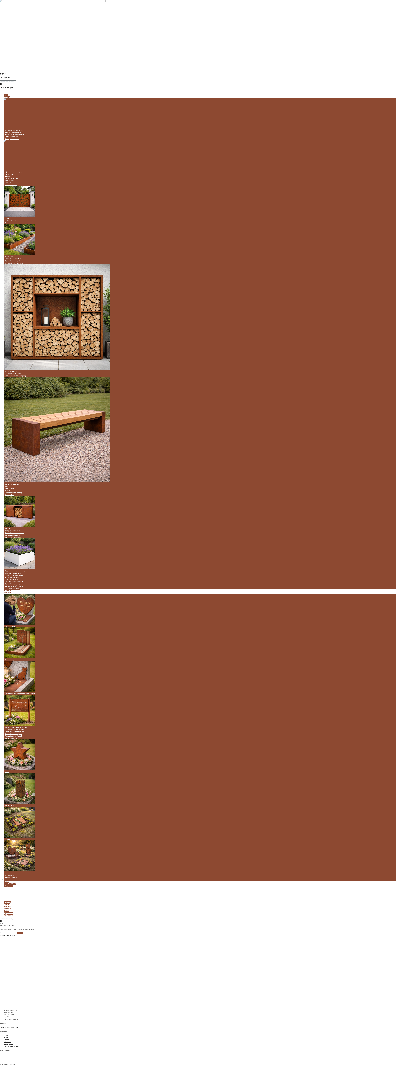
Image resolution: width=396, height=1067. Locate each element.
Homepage (7, 902)
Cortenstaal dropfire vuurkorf (14, 586)
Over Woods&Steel (10, 884)
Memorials (7, 592)
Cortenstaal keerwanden (13, 261)
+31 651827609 (5, 78)
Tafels (7, 486)
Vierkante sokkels (11, 877)
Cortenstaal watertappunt (13, 734)
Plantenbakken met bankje (14, 493)
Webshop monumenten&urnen (15, 873)
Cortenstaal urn (10, 875)
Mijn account (8, 886)
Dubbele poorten (10, 221)
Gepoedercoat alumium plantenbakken (18, 571)
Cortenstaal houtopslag (13, 373)
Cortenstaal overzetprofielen (14, 263)
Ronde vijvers (9, 174)
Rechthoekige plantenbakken (14, 134)
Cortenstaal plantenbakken (14, 130)
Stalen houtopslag (11, 371)
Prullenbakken (9, 495)
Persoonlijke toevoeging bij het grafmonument (20, 694)
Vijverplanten (9, 180)
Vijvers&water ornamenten (14, 172)
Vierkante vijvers (10, 176)
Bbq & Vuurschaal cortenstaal (15, 582)
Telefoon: (3, 74)
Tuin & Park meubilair (12, 484)
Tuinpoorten (9, 223)
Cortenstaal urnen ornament (14, 732)
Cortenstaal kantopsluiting (13, 259)
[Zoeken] (1, 84)
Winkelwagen (8, 915)
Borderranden (9, 257)
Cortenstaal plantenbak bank (14, 729)
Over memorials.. (10, 626)
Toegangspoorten (11, 738)
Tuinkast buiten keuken (12, 535)
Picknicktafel (9, 488)
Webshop (7, 97)
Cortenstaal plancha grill (13, 584)
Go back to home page (7, 935)
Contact (6, 882)
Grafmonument (10, 660)
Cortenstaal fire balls (12, 588)
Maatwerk (7, 590)
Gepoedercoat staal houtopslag (15, 376)
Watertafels (9, 183)
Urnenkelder (9, 839)
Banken (7, 490)
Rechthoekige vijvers (12, 178)
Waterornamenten (11, 185)
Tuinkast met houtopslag (13, 537)
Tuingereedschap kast (12, 531)
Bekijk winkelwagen (6, 88)
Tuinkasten (8, 528)
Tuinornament (9, 805)
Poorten (7, 219)
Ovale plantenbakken (12, 139)
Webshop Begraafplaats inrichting (16, 727)
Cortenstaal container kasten (14, 533)
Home (6, 95)
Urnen (7, 772)
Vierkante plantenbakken (13, 132)
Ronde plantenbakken (12, 137)
